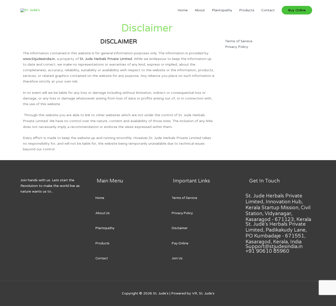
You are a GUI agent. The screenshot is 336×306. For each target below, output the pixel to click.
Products (246, 10)
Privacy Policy (182, 213)
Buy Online (297, 10)
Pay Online (180, 243)
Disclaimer (180, 228)
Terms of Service (184, 198)
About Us (102, 213)
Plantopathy (222, 10)
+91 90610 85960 (267, 251)
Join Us (177, 258)
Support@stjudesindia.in (274, 247)
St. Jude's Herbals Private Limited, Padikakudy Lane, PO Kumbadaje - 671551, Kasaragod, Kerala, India (276, 233)
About (200, 10)
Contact (268, 10)
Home (183, 10)
